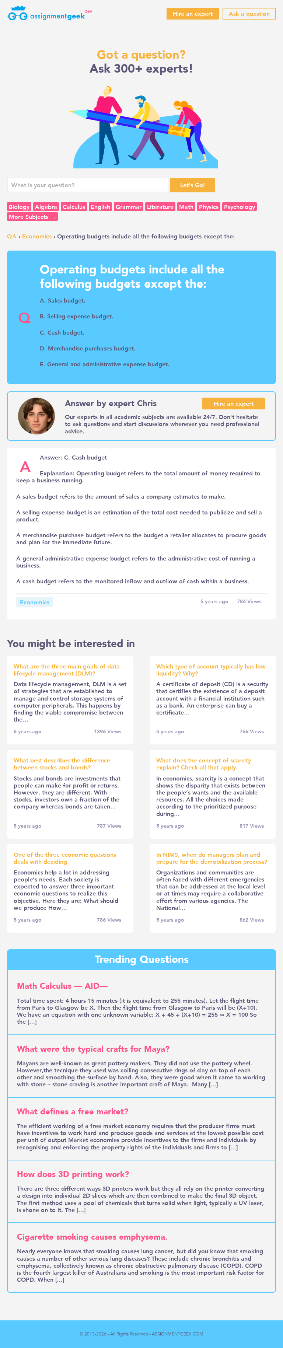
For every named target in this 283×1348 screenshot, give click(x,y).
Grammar (129, 206)
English (100, 206)
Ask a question (249, 13)
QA (12, 236)
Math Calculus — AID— (62, 986)
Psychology (239, 206)
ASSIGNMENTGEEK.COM (177, 1334)
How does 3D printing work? (73, 1174)
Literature (160, 206)
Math (186, 206)
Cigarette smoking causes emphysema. (92, 1237)
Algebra (46, 206)
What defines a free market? (72, 1111)
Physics (209, 206)
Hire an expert (193, 13)
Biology (19, 206)
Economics (37, 236)
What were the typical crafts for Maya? (93, 1049)
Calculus (74, 206)
